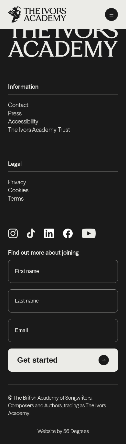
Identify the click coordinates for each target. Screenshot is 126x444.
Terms (16, 198)
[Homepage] (37, 14)
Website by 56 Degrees (63, 431)
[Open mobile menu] (111, 14)
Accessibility (23, 121)
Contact (18, 105)
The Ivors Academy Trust (39, 129)
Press (15, 113)
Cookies (18, 190)
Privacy (17, 182)
